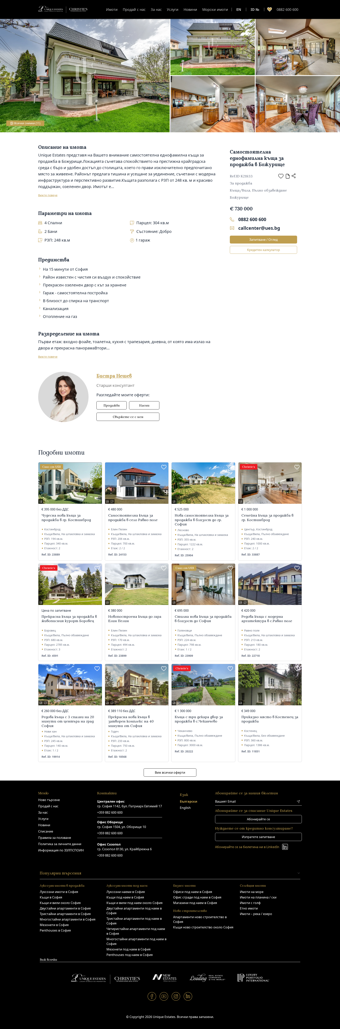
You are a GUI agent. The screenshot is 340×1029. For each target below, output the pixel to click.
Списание (45, 831)
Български (188, 801)
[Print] (287, 176)
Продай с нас (134, 9)
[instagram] (176, 996)
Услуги (172, 9)
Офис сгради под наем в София (197, 897)
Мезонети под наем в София (128, 949)
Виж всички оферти (170, 772)
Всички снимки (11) (27, 123)
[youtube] (164, 996)
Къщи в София (51, 897)
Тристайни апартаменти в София (65, 914)
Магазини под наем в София (195, 903)
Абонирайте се (258, 819)
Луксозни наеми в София (125, 892)
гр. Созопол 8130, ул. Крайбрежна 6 (124, 849)
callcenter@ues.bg (259, 228)
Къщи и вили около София (60, 903)
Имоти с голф (250, 903)
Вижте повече (47, 195)
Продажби (111, 405)
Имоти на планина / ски (258, 897)
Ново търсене (49, 800)
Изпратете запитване (258, 837)
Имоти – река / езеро (256, 914)
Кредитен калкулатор (263, 250)
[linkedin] (188, 996)
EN (238, 9)
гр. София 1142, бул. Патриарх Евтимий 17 (129, 806)
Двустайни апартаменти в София (65, 908)
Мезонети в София (54, 925)
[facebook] (152, 996)
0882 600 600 (287, 9)
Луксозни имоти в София (59, 892)
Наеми (144, 405)
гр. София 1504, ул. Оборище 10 (121, 827)
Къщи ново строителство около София (203, 927)
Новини (190, 9)
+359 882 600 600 (110, 812)
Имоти (112, 9)
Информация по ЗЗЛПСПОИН (61, 850)
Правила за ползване (54, 837)
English (185, 808)
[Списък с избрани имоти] (269, 9)
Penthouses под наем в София (129, 955)
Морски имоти (215, 9)
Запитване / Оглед (263, 239)
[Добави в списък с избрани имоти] (281, 176)
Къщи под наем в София (125, 897)
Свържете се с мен (128, 417)
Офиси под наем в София (192, 892)
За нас (156, 9)
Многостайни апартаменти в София (67, 919)
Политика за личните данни (59, 844)
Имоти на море (251, 892)
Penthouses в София (55, 930)
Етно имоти (249, 908)
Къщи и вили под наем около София (134, 903)
